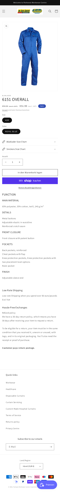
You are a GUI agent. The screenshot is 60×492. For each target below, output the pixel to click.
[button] (3, 11)
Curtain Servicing (14, 402)
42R (7, 120)
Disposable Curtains (15, 395)
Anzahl (5, 156)
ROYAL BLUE (11, 131)
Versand (5, 110)
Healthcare (11, 389)
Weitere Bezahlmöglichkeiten (30, 188)
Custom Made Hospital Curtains (21, 408)
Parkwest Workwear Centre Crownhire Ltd (26, 487)
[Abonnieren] (51, 446)
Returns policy (12, 421)
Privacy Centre (12, 428)
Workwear (10, 382)
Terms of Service (13, 415)
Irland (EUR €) (28, 466)
